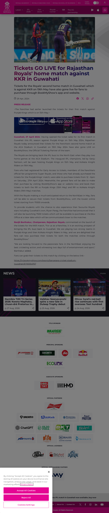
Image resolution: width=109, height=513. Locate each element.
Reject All (26, 497)
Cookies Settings (26, 505)
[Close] (49, 472)
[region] (26, 490)
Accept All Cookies (26, 490)
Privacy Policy (26, 484)
